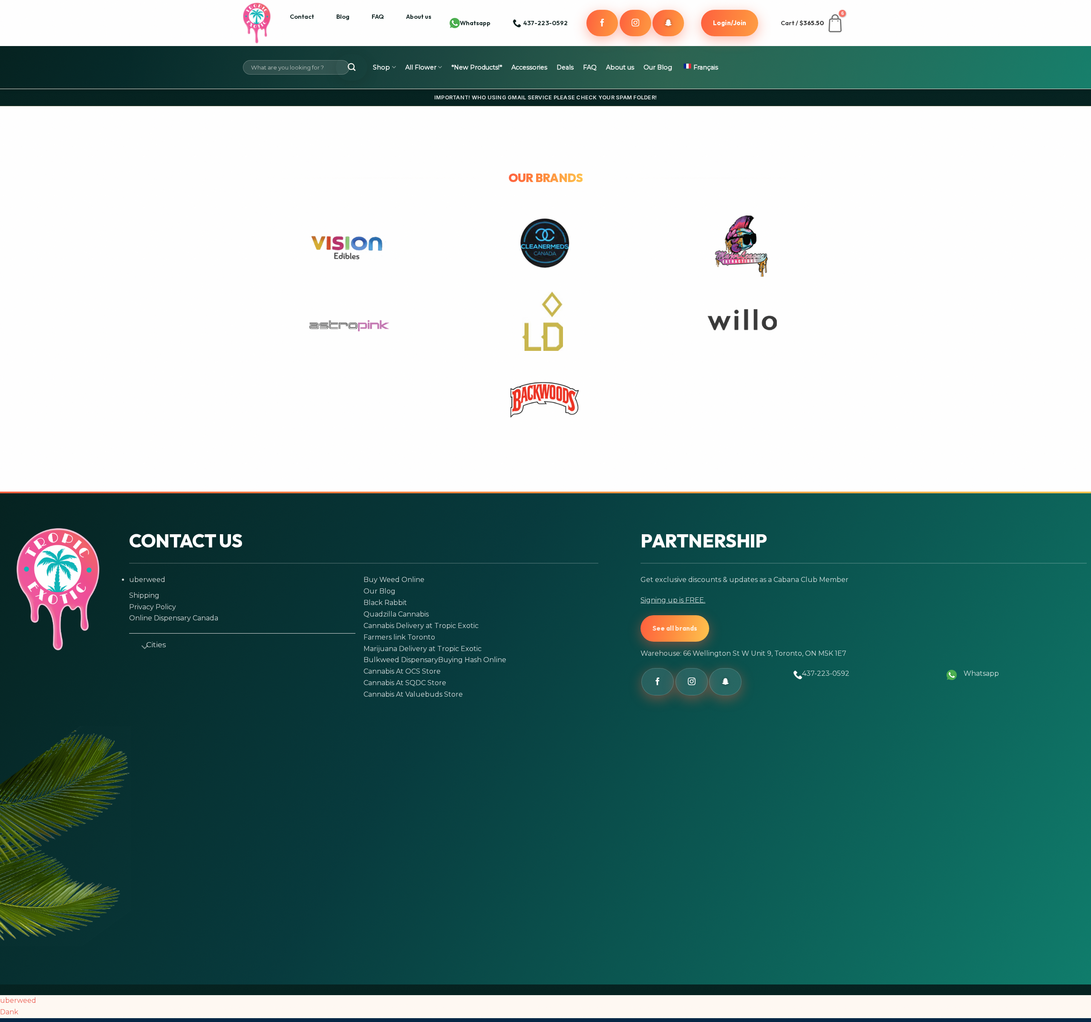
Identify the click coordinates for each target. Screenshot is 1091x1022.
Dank (9, 1012)
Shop (381, 67)
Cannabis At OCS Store (402, 671)
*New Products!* (476, 67)
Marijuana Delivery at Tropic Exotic (423, 649)
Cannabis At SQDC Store (405, 683)
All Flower (420, 67)
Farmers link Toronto (399, 637)
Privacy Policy (152, 607)
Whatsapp (475, 23)
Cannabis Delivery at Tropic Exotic (421, 626)
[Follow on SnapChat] (668, 23)
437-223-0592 (825, 673)
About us (418, 16)
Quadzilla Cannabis (396, 614)
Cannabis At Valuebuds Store (413, 694)
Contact (302, 16)
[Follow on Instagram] (635, 23)
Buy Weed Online (394, 580)
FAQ (378, 16)
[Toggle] (141, 646)
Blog (342, 16)
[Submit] (351, 67)
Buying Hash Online (472, 660)
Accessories (529, 67)
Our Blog (658, 67)
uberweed (147, 580)
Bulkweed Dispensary (401, 660)
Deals (565, 67)
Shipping (144, 595)
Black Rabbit (385, 603)
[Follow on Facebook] (602, 23)
